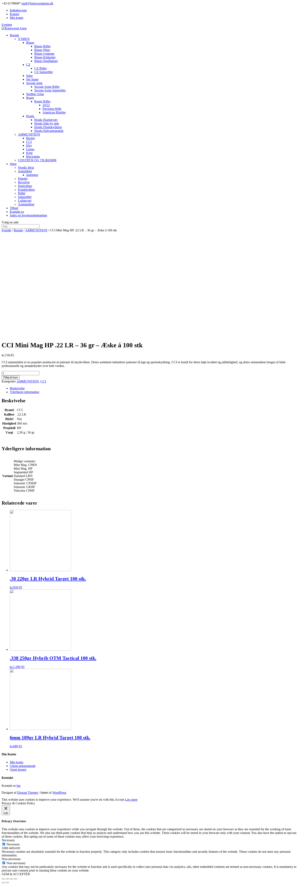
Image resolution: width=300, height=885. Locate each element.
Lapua (30, 149)
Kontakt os (17, 211)
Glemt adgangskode (23, 766)
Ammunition (26, 204)
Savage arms (34, 83)
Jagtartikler (25, 171)
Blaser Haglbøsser (46, 61)
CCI (29, 142)
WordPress (59, 792)
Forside (6, 230)
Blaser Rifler (42, 46)
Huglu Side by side (46, 123)
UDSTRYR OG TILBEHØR (37, 160)
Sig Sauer (32, 79)
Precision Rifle (51, 108)
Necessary (13, 844)
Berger (30, 138)
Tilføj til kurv (10, 377)
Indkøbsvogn (18, 10)
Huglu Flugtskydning (48, 127)
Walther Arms (35, 94)
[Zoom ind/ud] (15, 878)
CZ (28, 64)
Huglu (30, 116)
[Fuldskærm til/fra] (11, 878)
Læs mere (131, 799)
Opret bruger (18, 769)
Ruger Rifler (42, 101)
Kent (29, 153)
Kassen (14, 14)
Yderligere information (24, 392)
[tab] (154, 388)
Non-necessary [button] (11, 859)
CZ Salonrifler (43, 72)
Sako (29, 75)
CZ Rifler (40, 68)
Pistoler (23, 178)
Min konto (16, 17)
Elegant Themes (27, 792)
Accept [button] (119, 799)
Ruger (30, 97)
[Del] (7, 878)
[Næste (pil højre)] (7, 882)
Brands (14, 35)
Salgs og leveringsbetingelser (28, 215)
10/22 (46, 105)
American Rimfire (54, 112)
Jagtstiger (32, 175)
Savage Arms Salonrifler (50, 90)
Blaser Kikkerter (45, 57)
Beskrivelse (17, 388)
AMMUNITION (29, 134)
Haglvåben (25, 186)
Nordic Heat (26, 167)
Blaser (30, 42)
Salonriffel (24, 197)
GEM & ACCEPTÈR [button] (16, 874)
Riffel (21, 193)
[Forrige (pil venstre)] (3, 882)
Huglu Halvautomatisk (48, 131)
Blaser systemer (44, 53)
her (19, 785)
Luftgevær (24, 200)
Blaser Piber (42, 50)
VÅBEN (24, 39)
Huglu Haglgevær (46, 119)
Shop (13, 164)
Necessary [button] (8, 840)
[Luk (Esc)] (3, 878)
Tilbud (14, 208)
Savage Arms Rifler (47, 86)
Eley (29, 145)
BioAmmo (33, 156)
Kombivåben (26, 189)
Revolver (24, 182)
